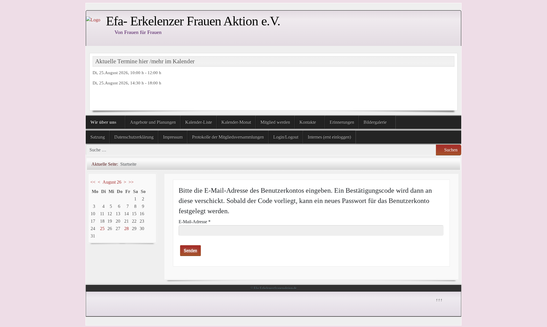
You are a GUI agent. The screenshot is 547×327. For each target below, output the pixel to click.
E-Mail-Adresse (195, 221)
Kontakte (307, 122)
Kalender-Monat (236, 122)
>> (131, 182)
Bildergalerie (375, 122)
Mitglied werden (275, 122)
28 (126, 228)
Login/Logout (285, 137)
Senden (190, 250)
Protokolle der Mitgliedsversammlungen (228, 137)
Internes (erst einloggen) (329, 137)
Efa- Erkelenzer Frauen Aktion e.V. (193, 21)
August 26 (112, 182)
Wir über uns (103, 122)
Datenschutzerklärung (134, 137)
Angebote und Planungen (153, 122)
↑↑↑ (438, 299)
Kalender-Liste (198, 122)
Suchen (450, 149)
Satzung (97, 137)
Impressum (173, 137)
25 (102, 228)
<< (92, 182)
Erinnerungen (342, 122)
